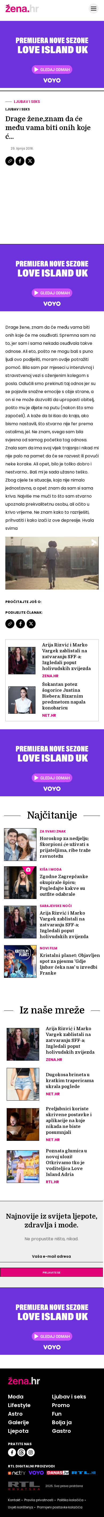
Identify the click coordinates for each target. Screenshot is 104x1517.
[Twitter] (30, 165)
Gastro (61, 1431)
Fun (57, 1414)
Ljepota (18, 1431)
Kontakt (14, 1500)
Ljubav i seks (27, 101)
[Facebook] (20, 165)
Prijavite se (51, 1272)
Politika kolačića (70, 1500)
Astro (15, 1414)
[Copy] (10, 165)
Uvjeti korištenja (20, 1507)
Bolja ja (62, 1422)
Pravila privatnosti (38, 1500)
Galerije (18, 1422)
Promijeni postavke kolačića (59, 1507)
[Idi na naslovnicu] (22, 11)
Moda (15, 1396)
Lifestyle (19, 1405)
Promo (61, 1405)
